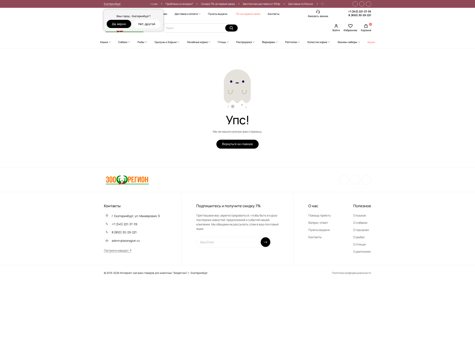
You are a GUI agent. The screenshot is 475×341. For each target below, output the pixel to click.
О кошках (359, 215)
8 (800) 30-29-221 (359, 15)
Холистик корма (317, 42)
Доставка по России (296, 4)
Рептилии (291, 42)
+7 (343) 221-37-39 (359, 11)
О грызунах (361, 230)
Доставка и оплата (186, 14)
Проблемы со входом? (175, 4)
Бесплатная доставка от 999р (257, 4)
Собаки (122, 42)
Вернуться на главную (237, 144)
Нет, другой (146, 24)
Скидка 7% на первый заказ (214, 4)
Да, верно (119, 24)
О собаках (360, 223)
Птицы (222, 42)
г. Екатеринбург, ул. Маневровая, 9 (136, 216)
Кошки (104, 42)
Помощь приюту (319, 215)
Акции (371, 42)
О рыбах (359, 237)
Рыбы (140, 42)
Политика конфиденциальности (351, 273)
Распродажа (244, 42)
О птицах (359, 244)
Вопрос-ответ (318, 223)
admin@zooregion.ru (126, 241)
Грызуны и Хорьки (166, 42)
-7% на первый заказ (247, 14)
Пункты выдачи (217, 14)
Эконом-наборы (347, 42)
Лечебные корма (197, 42)
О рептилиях (362, 252)
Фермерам (268, 42)
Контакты (273, 14)
